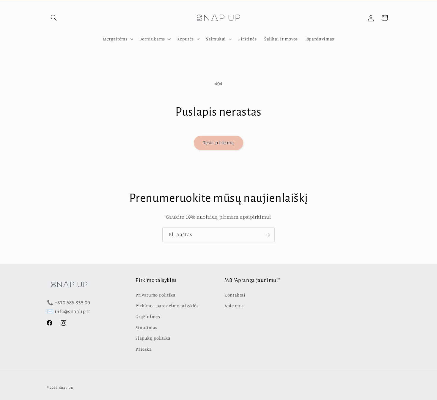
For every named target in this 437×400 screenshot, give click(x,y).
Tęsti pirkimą (218, 142)
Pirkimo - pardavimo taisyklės (167, 305)
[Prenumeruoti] (267, 235)
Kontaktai (235, 294)
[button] (54, 18)
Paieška (144, 348)
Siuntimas (146, 327)
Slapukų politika (153, 338)
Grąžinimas (148, 316)
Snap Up (66, 387)
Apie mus (234, 305)
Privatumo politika (155, 294)
